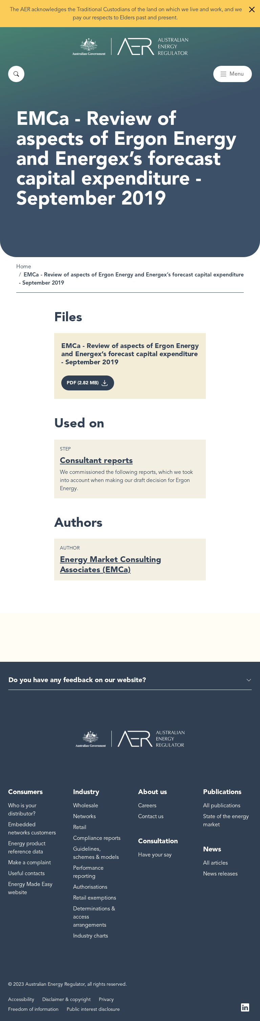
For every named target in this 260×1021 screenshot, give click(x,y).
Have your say (155, 854)
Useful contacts (26, 873)
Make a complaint (29, 862)
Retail (79, 827)
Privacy (106, 999)
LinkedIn (245, 1007)
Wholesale (85, 805)
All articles (215, 863)
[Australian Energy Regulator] (130, 46)
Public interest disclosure (93, 1009)
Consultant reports (96, 460)
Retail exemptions (94, 897)
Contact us (151, 816)
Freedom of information (33, 1009)
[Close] (252, 9)
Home (23, 266)
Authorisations (90, 887)
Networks (84, 816)
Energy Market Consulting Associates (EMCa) (110, 564)
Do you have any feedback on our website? (77, 680)
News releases (220, 873)
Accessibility (21, 999)
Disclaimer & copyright (66, 999)
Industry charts (90, 935)
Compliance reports (97, 838)
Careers (147, 805)
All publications (221, 805)
